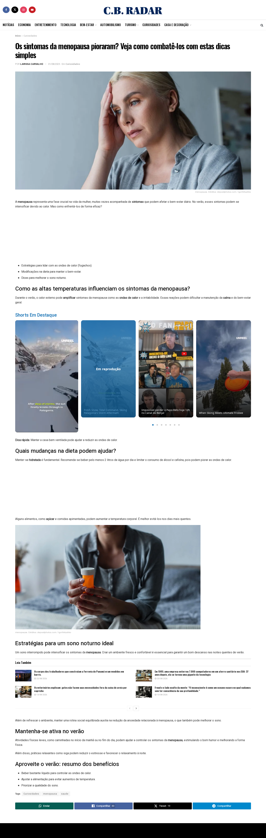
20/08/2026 (161, 678)
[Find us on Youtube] (32, 10)
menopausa (50, 793)
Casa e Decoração (176, 24)
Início (18, 35)
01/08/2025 (54, 64)
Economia (24, 24)
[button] (153, 425)
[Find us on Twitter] (14, 10)
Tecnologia (68, 24)
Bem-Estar (87, 24)
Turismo (130, 24)
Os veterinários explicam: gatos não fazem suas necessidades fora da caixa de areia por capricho (80, 689)
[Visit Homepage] (133, 9)
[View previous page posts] (129, 708)
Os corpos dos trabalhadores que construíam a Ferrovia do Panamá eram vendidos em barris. (79, 673)
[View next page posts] (136, 708)
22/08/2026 (41, 678)
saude (64, 793)
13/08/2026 (41, 694)
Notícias (8, 24)
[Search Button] (262, 25)
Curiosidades (151, 24)
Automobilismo (110, 24)
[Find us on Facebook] (6, 10)
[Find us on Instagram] (23, 10)
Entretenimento (45, 24)
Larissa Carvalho (31, 64)
